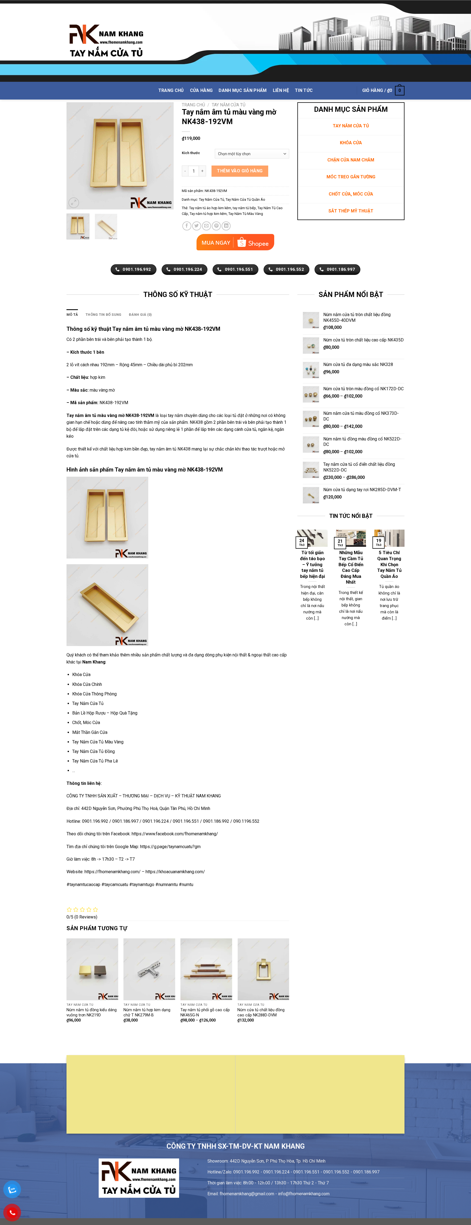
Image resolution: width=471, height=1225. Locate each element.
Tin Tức (304, 90)
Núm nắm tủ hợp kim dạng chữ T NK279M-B (146, 1012)
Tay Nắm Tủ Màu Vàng (245, 214)
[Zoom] (73, 202)
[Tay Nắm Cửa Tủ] (106, 41)
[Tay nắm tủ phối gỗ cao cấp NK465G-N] (206, 969)
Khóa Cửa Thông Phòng (94, 693)
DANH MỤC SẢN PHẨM (243, 90)
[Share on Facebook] (186, 225)
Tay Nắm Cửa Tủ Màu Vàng (97, 741)
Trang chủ (193, 104)
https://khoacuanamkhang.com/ (175, 871)
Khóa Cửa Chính (87, 684)
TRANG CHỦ (171, 90)
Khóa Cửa (81, 674)
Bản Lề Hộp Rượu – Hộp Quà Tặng (104, 713)
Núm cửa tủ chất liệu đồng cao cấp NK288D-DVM (261, 1012)
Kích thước (191, 153)
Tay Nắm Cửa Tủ (228, 104)
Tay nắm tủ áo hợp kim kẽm (210, 208)
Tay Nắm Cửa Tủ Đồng (93, 751)
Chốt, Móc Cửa (86, 722)
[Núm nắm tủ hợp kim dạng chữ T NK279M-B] (149, 969)
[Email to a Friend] (206, 225)
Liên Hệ (281, 90)
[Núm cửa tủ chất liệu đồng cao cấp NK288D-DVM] (263, 969)
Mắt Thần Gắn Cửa (89, 732)
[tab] (72, 314)
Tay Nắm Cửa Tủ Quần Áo (245, 199)
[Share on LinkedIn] (226, 225)
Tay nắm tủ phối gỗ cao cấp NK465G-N (205, 1012)
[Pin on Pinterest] (216, 225)
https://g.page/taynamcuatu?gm (170, 846)
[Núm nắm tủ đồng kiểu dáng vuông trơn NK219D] (92, 969)
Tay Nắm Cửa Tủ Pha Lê (95, 761)
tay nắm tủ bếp (244, 208)
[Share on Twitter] (196, 225)
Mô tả (72, 315)
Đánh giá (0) (140, 315)
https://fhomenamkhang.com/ (113, 871)
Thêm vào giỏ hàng (239, 170)
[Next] (165, 156)
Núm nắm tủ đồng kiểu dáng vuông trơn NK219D (92, 1012)
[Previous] (75, 156)
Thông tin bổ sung (103, 315)
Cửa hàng (201, 90)
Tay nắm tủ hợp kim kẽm (208, 214)
